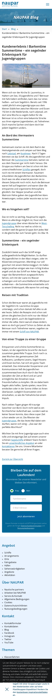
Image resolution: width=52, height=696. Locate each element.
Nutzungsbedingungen (25, 528)
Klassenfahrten (12, 656)
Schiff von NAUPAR (29, 331)
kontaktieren (8, 446)
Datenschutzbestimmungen (31, 526)
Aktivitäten (9, 575)
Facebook (9, 632)
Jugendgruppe (9, 223)
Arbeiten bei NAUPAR (15, 592)
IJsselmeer (26, 153)
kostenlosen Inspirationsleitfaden (32, 692)
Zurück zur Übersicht (12, 459)
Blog (13, 29)
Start (4, 29)
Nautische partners (14, 589)
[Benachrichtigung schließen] (7, 689)
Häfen (7, 565)
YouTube (8, 642)
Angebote (9, 571)
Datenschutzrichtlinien (15, 605)
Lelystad (11, 153)
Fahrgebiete (10, 562)
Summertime (21, 159)
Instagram (9, 636)
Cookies (8, 602)
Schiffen (27, 169)
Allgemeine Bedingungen (16, 599)
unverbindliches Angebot (21, 443)
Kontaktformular (12, 623)
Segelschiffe (17, 439)
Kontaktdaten (11, 626)
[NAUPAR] (10, 4)
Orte (6, 559)
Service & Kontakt (13, 596)
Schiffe (7, 552)
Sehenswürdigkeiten (14, 568)
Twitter (7, 639)
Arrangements (11, 555)
